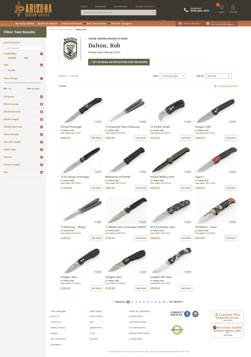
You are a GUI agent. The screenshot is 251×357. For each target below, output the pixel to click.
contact (84, 6)
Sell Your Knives (96, 23)
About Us (55, 316)
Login (92, 333)
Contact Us (56, 322)
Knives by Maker (47, 23)
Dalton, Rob (68, 130)
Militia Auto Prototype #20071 (127, 227)
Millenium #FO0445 (117, 177)
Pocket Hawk (162, 127)
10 (163, 302)
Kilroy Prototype (71, 127)
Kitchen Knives (135, 339)
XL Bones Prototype (76, 177)
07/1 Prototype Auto (162, 227)
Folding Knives (136, 316)
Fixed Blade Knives (137, 322)
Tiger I (199, 177)
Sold (26, 58)
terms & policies (120, 6)
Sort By (200, 76)
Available (12, 58)
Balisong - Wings (75, 227)
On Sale (11, 70)
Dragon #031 (203, 127)
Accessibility (56, 345)
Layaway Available (144, 6)
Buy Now (96, 138)
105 (170, 302)
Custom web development (168, 351)
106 (174, 302)
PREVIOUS (120, 302)
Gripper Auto (69, 277)
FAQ (91, 322)
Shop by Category (121, 23)
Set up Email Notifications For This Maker (119, 62)
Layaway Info (96, 328)
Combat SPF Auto (161, 277)
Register (94, 339)
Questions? (199, 10)
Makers (54, 333)
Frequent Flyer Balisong (124, 127)
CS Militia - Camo (206, 227)
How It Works (96, 316)
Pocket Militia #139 (162, 177)
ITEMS (155, 76)
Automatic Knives (137, 328)
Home (53, 29)
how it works (100, 6)
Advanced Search (71, 23)
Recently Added (24, 23)
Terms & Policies (58, 328)
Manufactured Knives (139, 333)
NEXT (179, 302)
